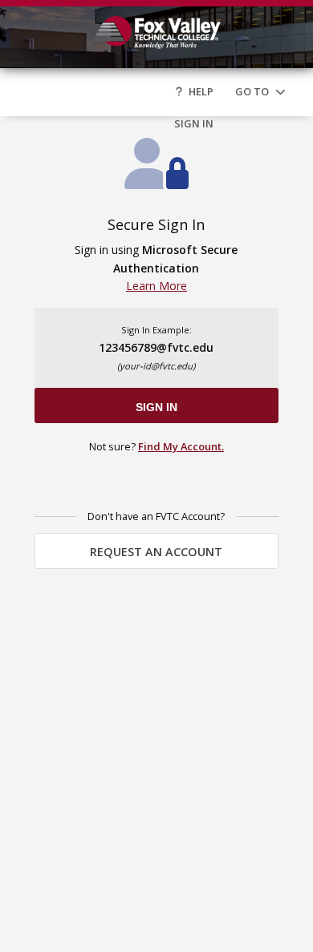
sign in (156, 407)
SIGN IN (193, 123)
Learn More (156, 285)
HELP (201, 91)
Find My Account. (181, 446)
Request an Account (156, 551)
